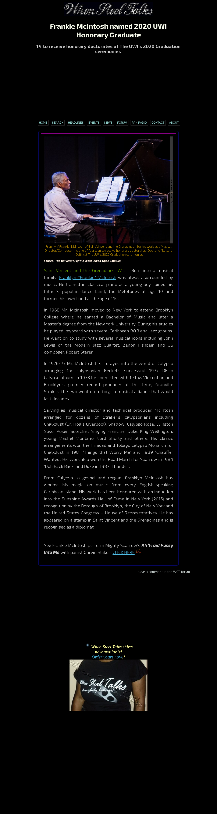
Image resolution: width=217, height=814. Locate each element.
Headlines (76, 122)
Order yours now (107, 656)
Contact (158, 122)
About (174, 122)
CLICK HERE (124, 552)
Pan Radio (139, 122)
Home (43, 122)
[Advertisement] (108, 87)
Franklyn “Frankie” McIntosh (87, 277)
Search (57, 122)
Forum (122, 122)
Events (94, 122)
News (108, 122)
